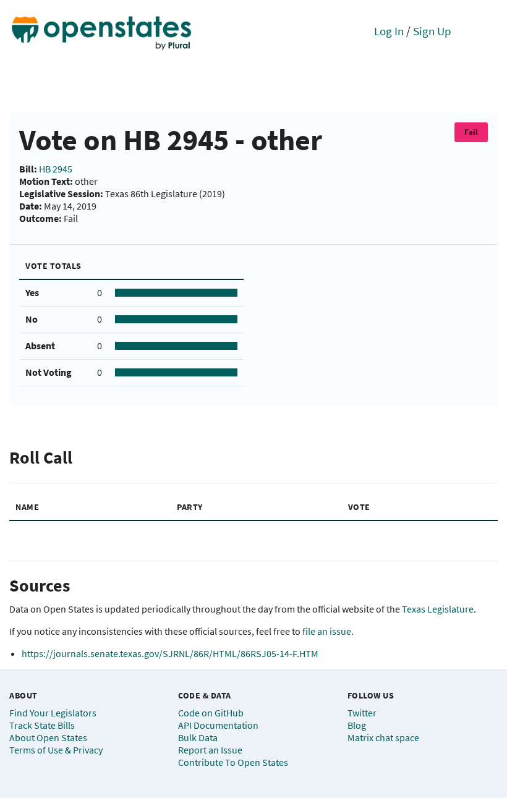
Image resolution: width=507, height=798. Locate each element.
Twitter (362, 713)
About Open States (48, 737)
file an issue (326, 631)
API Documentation (218, 725)
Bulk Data (198, 737)
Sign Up (432, 30)
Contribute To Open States (233, 762)
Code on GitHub (211, 713)
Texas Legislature (438, 609)
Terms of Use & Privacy (56, 750)
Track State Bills (42, 725)
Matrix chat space (383, 737)
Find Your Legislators (52, 713)
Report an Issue (210, 750)
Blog (356, 725)
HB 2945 (55, 169)
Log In (389, 30)
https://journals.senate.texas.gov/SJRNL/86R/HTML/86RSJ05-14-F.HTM (170, 653)
